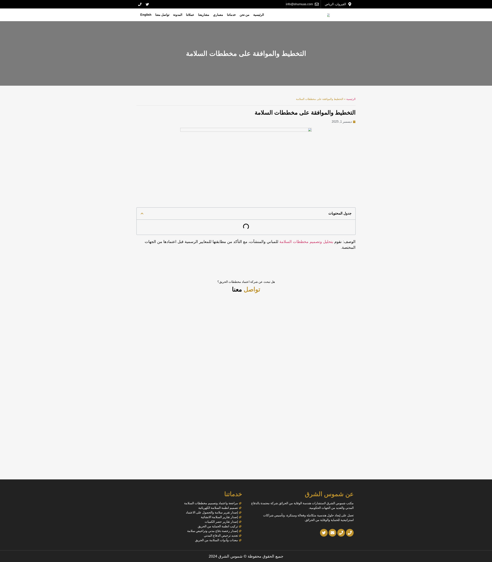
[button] (142, 213)
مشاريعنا (203, 14)
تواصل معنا (162, 14)
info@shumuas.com (299, 4)
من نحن (244, 14)
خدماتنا (231, 14)
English (145, 14)
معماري (218, 14)
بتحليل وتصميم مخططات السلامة (306, 242)
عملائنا (190, 14)
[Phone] (139, 4)
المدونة (177, 14)
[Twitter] (147, 4)
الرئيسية (258, 14)
